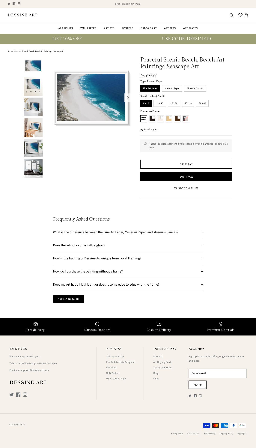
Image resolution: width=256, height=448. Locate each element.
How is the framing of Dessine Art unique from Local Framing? (97, 258)
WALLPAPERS (88, 28)
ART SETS (170, 28)
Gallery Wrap (186, 118)
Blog (155, 373)
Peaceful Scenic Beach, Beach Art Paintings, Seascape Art (39, 51)
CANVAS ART (149, 28)
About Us (158, 356)
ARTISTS (109, 28)
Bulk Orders (112, 373)
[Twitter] (8, 3)
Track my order (193, 433)
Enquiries (111, 368)
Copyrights (242, 433)
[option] (91, 97)
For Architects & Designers (120, 362)
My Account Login (116, 379)
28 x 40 (202, 102)
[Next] (128, 97)
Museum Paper (172, 87)
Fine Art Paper (150, 87)
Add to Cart (186, 164)
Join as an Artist (115, 356)
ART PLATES (190, 28)
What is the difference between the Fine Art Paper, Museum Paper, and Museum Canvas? (115, 232)
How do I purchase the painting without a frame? (88, 271)
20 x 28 (188, 102)
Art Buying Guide (162, 362)
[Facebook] (14, 3)
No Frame (143, 118)
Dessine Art (20, 424)
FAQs (156, 379)
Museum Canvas (195, 87)
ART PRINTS (65, 28)
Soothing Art (151, 129)
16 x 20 (174, 102)
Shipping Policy (226, 433)
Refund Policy (209, 433)
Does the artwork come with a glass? (79, 245)
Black (152, 118)
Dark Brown (177, 118)
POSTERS (127, 28)
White (160, 118)
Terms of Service (162, 368)
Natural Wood (169, 118)
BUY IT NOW (186, 177)
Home (10, 51)
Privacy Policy (177, 433)
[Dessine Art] (22, 15)
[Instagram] (19, 3)
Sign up (197, 385)
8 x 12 (146, 102)
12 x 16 (159, 102)
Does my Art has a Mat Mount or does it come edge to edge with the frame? (106, 284)
